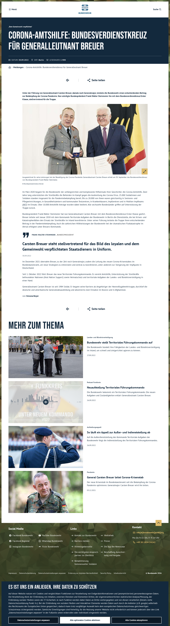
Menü (14, 9)
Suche (155, 9)
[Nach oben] (159, 523)
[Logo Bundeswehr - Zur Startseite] (85, 9)
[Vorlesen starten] (67, 80)
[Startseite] (9, 67)
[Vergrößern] (145, 171)
